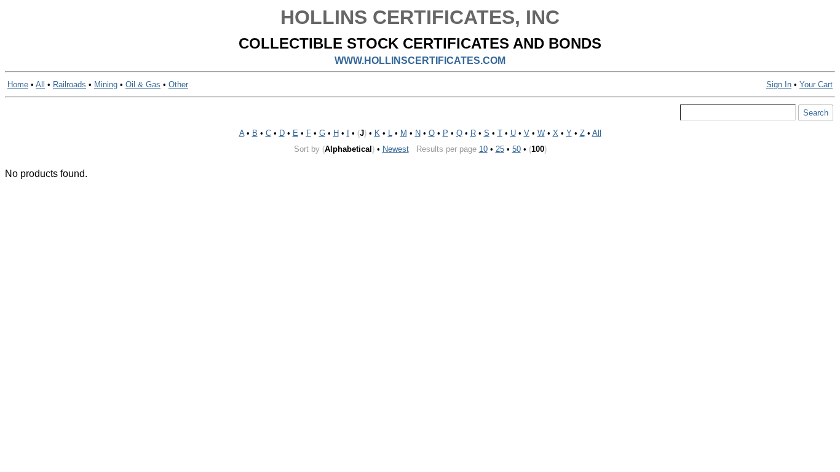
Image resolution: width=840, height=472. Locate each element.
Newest (395, 149)
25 (500, 149)
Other (178, 84)
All (40, 84)
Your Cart (816, 84)
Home (17, 84)
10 (483, 149)
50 (516, 149)
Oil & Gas (142, 84)
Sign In (778, 84)
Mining (105, 84)
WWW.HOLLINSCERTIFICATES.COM (420, 60)
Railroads (69, 84)
